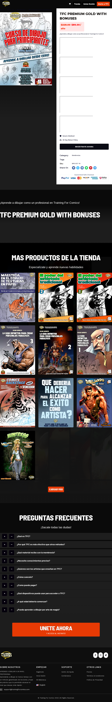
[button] (49, 15)
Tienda (77, 4)
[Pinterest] (90, 167)
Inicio (2, 9)
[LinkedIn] (82, 167)
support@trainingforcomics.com (17, 689)
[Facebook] (73, 167)
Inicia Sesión (89, 4)
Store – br (10, 9)
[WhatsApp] (86, 167)
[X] (78, 167)
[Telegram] (95, 167)
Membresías (21, 9)
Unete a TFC (103, 4)
